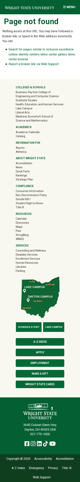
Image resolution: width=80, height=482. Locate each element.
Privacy (53, 468)
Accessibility (43, 458)
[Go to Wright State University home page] (29, 7)
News (19, 167)
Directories (22, 222)
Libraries (21, 266)
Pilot (18, 230)
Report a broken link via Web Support (34, 64)
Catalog (20, 136)
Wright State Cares (40, 384)
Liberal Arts (23, 112)
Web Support (41, 477)
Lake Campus (24, 108)
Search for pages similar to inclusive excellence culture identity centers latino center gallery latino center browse (42, 54)
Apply (40, 352)
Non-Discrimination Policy (31, 195)
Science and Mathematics (32, 120)
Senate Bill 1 (23, 199)
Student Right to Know (29, 203)
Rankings (21, 175)
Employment (40, 363)
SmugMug (28, 234)
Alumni (26, 147)
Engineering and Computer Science (37, 96)
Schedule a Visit (28, 327)
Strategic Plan (24, 179)
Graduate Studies (26, 100)
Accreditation (24, 163)
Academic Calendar (28, 132)
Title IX (20, 207)
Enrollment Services (28, 258)
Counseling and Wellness (31, 250)
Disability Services (27, 254)
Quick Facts (23, 171)
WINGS (20, 239)
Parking (20, 270)
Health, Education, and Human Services (39, 104)
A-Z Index (40, 341)
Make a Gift (40, 373)
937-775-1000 (40, 434)
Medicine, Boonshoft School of (34, 116)
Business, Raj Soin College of (33, 92)
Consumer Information (30, 191)
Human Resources (27, 262)
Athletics (27, 151)
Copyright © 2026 (18, 458)
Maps (19, 226)
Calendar (21, 218)
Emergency (36, 468)
